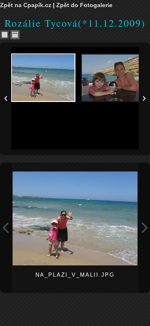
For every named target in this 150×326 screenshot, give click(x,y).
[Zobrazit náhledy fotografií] (15, 34)
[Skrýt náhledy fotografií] (4, 34)
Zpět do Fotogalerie (84, 5)
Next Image (144, 228)
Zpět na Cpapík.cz (25, 5)
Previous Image (6, 228)
